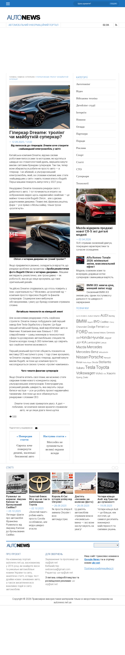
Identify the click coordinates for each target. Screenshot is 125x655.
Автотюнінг (83, 84)
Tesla (90, 367)
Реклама (81, 148)
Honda (85, 337)
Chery (111, 322)
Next (68, 236)
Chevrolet (81, 326)
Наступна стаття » (54, 436)
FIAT (107, 327)
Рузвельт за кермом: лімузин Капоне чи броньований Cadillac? (16, 502)
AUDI (104, 315)
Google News (92, 559)
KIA (84, 342)
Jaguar (107, 338)
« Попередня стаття (24, 438)
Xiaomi (111, 373)
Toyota (102, 367)
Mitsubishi (103, 352)
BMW (81, 321)
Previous (11, 236)
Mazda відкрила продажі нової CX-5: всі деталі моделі (94, 231)
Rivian (79, 362)
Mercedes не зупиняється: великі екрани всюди (55, 447)
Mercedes (94, 347)
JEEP (78, 342)
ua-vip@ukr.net (65, 572)
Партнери (82, 133)
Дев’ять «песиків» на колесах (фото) (84, 499)
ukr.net (96, 562)
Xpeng (79, 377)
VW (104, 374)
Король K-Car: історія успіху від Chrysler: (62, 499)
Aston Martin (94, 316)
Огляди (80, 126)
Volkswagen (85, 373)
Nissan (82, 357)
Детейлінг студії (85, 105)
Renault (107, 358)
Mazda (81, 347)
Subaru (80, 367)
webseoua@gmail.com (57, 569)
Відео (79, 91)
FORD (82, 331)
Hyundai (97, 337)
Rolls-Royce (87, 363)
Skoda (95, 362)
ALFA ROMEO (81, 316)
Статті (80, 162)
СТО (79, 169)
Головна (12, 77)
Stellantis (105, 362)
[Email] (36, 428)
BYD (97, 322)
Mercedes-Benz (87, 352)
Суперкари (29, 77)
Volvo (99, 373)
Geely (90, 333)
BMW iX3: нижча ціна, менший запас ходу (100, 287)
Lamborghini (93, 342)
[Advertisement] (62, 50)
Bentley (112, 316)
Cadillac (104, 321)
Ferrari (100, 326)
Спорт (80, 155)
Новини (21, 77)
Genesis (110, 332)
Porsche (96, 357)
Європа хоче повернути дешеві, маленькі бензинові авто (24, 451)
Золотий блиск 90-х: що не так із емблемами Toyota (39, 500)
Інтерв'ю (81, 112)
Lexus (103, 342)
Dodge (91, 326)
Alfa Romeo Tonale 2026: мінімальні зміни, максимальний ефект (101, 262)
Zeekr (85, 377)
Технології (82, 183)
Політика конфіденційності (98, 568)
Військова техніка (86, 98)
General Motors (99, 333)
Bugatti (90, 322)
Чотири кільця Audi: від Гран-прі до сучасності (108, 499)
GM (78, 338)
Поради (80, 140)
